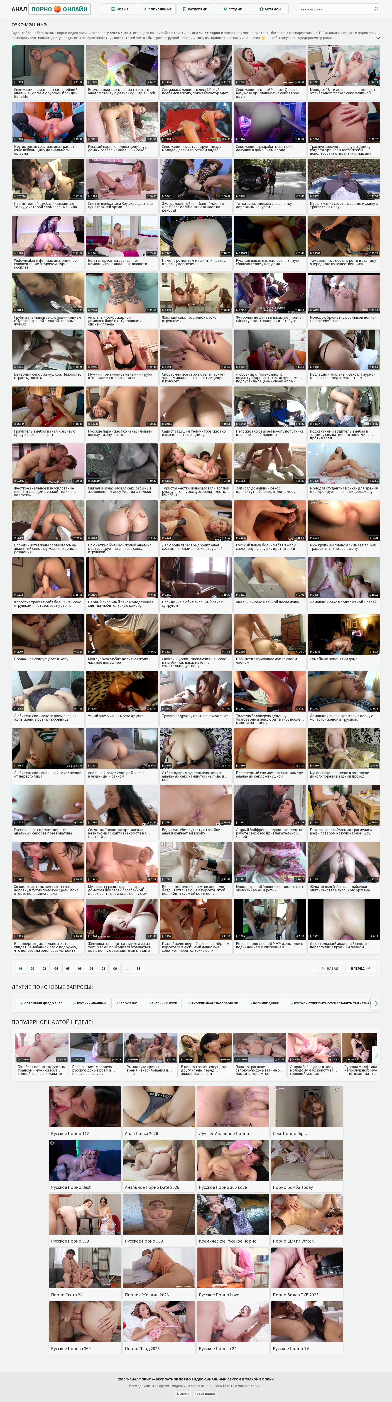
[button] (375, 1003)
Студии (235, 9)
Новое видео (204, 1394)
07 (91, 968)
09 (115, 968)
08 (103, 968)
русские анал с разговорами (215, 1003)
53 (138, 968)
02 (32, 968)
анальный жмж (164, 1003)
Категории (198, 9)
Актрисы (273, 9)
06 (79, 968)
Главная (183, 1394)
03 (44, 968)
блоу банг (128, 1003)
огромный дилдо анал (43, 1003)
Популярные (160, 9)
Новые (122, 9)
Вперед (358, 968)
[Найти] (375, 9)
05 (68, 968)
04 (56, 968)
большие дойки (266, 1003)
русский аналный (91, 1003)
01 (20, 968)
